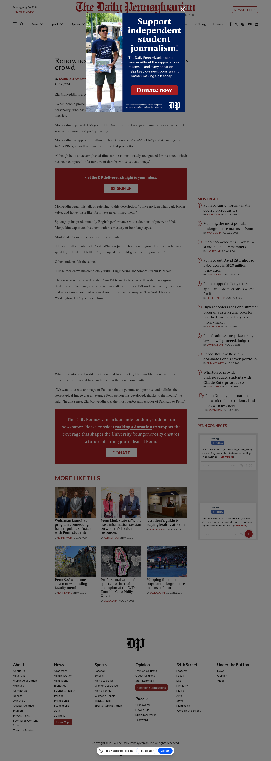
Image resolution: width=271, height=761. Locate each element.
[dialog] (135, 380)
